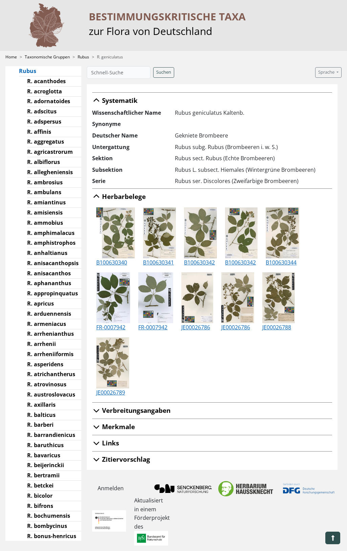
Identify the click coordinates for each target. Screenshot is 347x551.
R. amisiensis (45, 212)
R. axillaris (41, 404)
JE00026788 (276, 327)
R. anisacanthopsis (53, 263)
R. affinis (39, 131)
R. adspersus (44, 121)
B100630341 (158, 262)
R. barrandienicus (51, 435)
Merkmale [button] (117, 426)
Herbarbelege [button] (123, 196)
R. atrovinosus (46, 384)
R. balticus (41, 415)
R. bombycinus (47, 526)
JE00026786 (195, 327)
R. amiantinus (46, 202)
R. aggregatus (45, 141)
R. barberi (40, 424)
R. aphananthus (49, 283)
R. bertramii (43, 475)
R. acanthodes (46, 81)
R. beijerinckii (45, 465)
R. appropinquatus (52, 293)
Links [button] (109, 442)
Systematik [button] (119, 100)
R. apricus (40, 303)
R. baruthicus (45, 445)
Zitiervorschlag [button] (125, 459)
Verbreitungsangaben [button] (135, 410)
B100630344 (281, 262)
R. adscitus (42, 111)
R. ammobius (45, 222)
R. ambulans (44, 192)
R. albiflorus (43, 162)
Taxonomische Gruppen (47, 57)
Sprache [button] (326, 72)
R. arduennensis (49, 313)
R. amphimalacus (51, 233)
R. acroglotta (44, 91)
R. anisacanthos (49, 273)
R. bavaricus (43, 455)
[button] (332, 538)
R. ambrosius (45, 182)
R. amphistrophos (51, 242)
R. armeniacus (46, 324)
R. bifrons (40, 506)
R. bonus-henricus (51, 536)
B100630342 (199, 262)
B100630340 (111, 262)
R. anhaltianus (47, 253)
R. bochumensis (48, 515)
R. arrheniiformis (50, 354)
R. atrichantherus (51, 374)
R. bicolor (40, 495)
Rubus (83, 57)
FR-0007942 (110, 327)
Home (11, 57)
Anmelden (111, 488)
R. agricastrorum (50, 151)
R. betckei (40, 485)
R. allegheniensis (50, 172)
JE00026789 (110, 392)
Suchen (163, 72)
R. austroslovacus (51, 394)
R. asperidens (45, 364)
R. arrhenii (41, 344)
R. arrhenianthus (50, 333)
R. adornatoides (48, 101)
